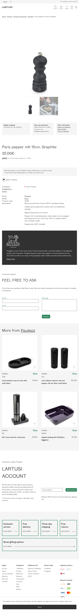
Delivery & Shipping (64, 127)
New (17, 584)
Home (4, 16)
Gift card (5, 579)
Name (4, 298)
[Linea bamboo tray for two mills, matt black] (19, 353)
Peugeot (27, 196)
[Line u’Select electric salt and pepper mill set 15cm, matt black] (59, 353)
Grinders (31, 16)
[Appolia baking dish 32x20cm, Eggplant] (59, 409)
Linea (3, 376)
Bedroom (19, 576)
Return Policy (62, 129)
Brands (18, 589)
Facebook (47, 568)
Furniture (19, 581)
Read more (68, 601)
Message (45, 298)
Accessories (20, 579)
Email (4, 305)
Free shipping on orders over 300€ (68, 1)
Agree (40, 607)
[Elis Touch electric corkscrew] (19, 409)
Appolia (44, 433)
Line (43, 376)
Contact (5, 581)
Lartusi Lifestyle (7, 574)
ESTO (30, 576)
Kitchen (9, 16)
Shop (35, 374)
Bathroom (19, 574)
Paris (26, 199)
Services (5, 576)
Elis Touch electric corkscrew (13, 437)
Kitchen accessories (20, 16)
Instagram (47, 571)
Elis (3, 433)
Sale (17, 587)
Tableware (19, 568)
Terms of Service (63, 131)
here (42, 172)
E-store (4, 568)
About (4, 571)
